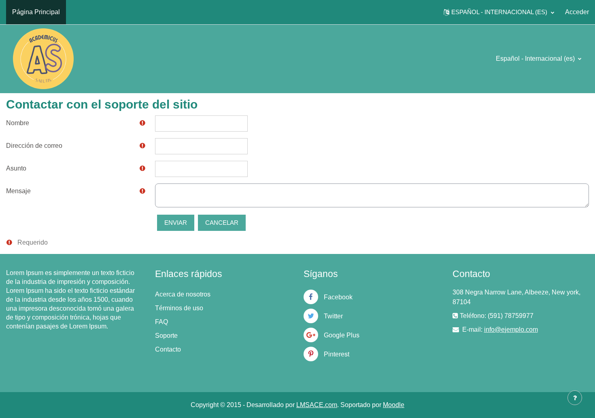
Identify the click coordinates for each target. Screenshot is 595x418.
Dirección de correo (34, 145)
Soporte (166, 335)
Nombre (17, 122)
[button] (499, 12)
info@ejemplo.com (511, 329)
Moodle (393, 404)
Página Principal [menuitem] (36, 12)
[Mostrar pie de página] (574, 397)
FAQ (161, 321)
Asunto (16, 168)
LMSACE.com (316, 404)
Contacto (168, 349)
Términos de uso (179, 308)
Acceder (577, 12)
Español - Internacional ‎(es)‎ (536, 58)
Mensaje (18, 191)
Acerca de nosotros (182, 294)
